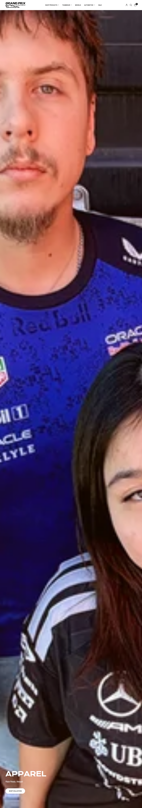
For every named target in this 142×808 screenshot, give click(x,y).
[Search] (131, 5)
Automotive (88, 5)
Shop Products (51, 5)
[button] (15, 791)
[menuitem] (52, 5)
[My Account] (127, 5)
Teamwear (66, 5)
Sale (100, 5)
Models (78, 5)
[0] (134, 5)
